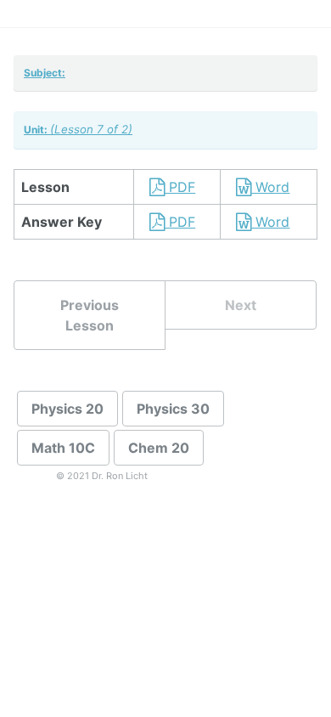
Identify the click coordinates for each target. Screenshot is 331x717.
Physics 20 (67, 408)
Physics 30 (173, 408)
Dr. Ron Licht (120, 476)
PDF (180, 186)
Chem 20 (158, 447)
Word (270, 186)
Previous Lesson (89, 315)
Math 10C (63, 447)
